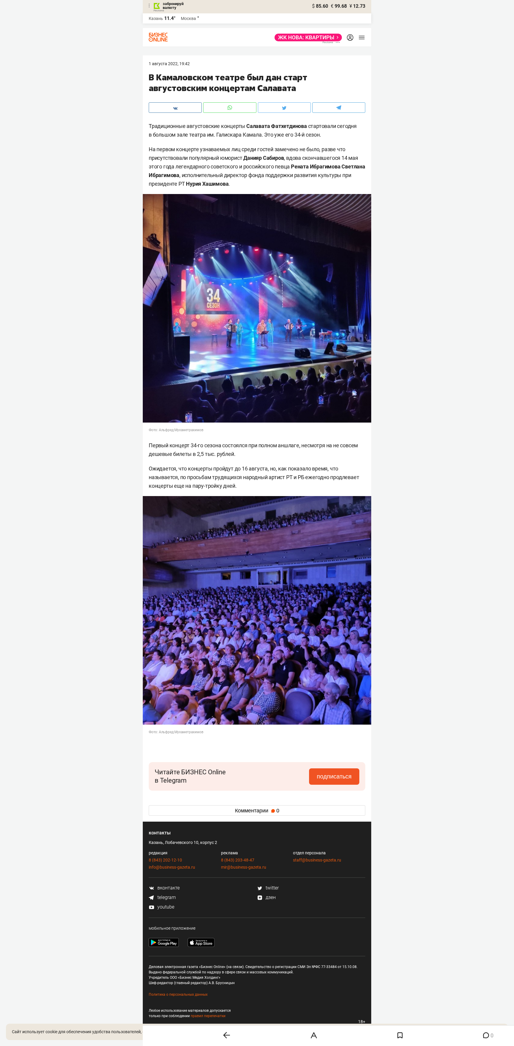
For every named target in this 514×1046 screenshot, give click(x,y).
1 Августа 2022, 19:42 (169, 63)
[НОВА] (306, 37)
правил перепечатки (208, 1016)
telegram (166, 897)
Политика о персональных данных (178, 994)
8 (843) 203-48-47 (237, 860)
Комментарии (257, 811)
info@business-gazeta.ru (172, 867)
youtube (165, 907)
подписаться (334, 776)
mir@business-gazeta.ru (243, 867)
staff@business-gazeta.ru (317, 860)
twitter (271, 888)
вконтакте (168, 888)
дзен (270, 897)
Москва (188, 18)
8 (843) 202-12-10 (165, 860)
